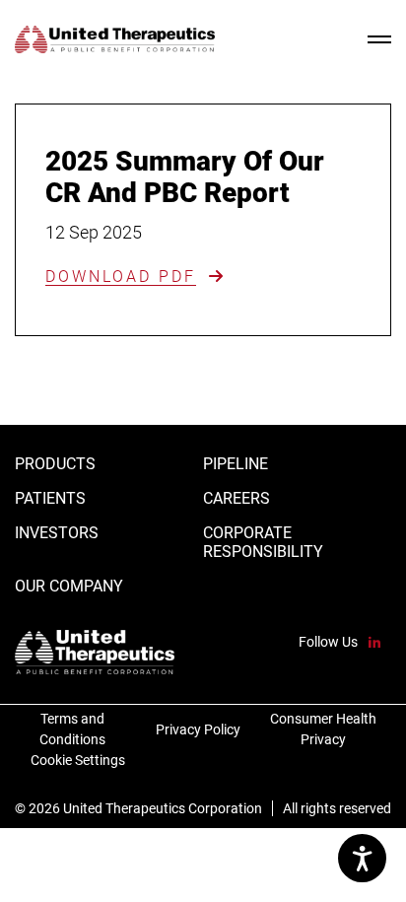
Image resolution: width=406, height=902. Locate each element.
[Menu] (379, 39)
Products (55, 463)
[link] (135, 276)
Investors (57, 532)
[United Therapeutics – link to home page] (115, 39)
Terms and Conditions (60, 728)
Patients (50, 498)
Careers (236, 498)
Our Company (69, 586)
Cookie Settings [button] (78, 760)
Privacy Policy (198, 728)
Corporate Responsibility (263, 542)
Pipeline (235, 463)
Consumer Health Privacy (321, 728)
